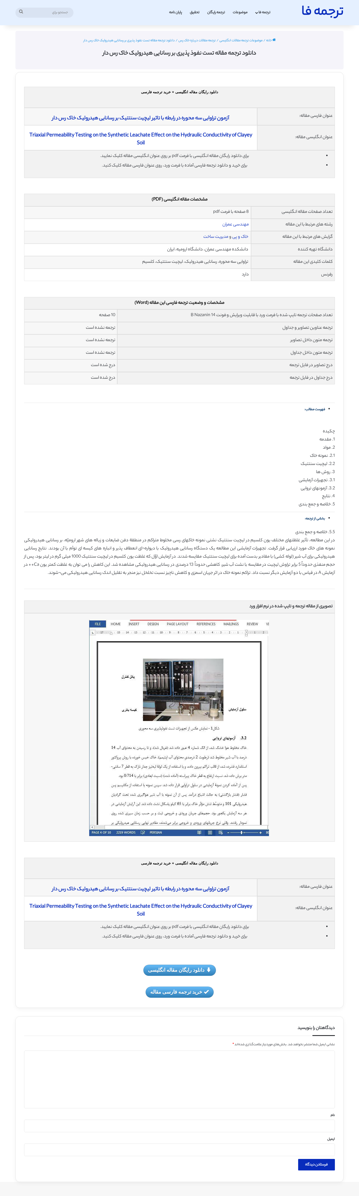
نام (333, 1115)
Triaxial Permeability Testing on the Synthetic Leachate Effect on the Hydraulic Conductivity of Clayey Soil (140, 139)
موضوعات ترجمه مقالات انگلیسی (241, 41)
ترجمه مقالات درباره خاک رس (197, 41)
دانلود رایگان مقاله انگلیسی (176, 969)
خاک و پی (240, 237)
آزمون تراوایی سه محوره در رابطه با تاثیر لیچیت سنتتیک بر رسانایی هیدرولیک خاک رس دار (140, 118)
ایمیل (331, 1139)
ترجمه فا (264, 12)
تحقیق (194, 12)
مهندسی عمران (235, 224)
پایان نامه (175, 12)
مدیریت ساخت (216, 237)
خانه (269, 41)
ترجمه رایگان (216, 12)
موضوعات (240, 12)
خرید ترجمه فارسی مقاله (176, 991)
